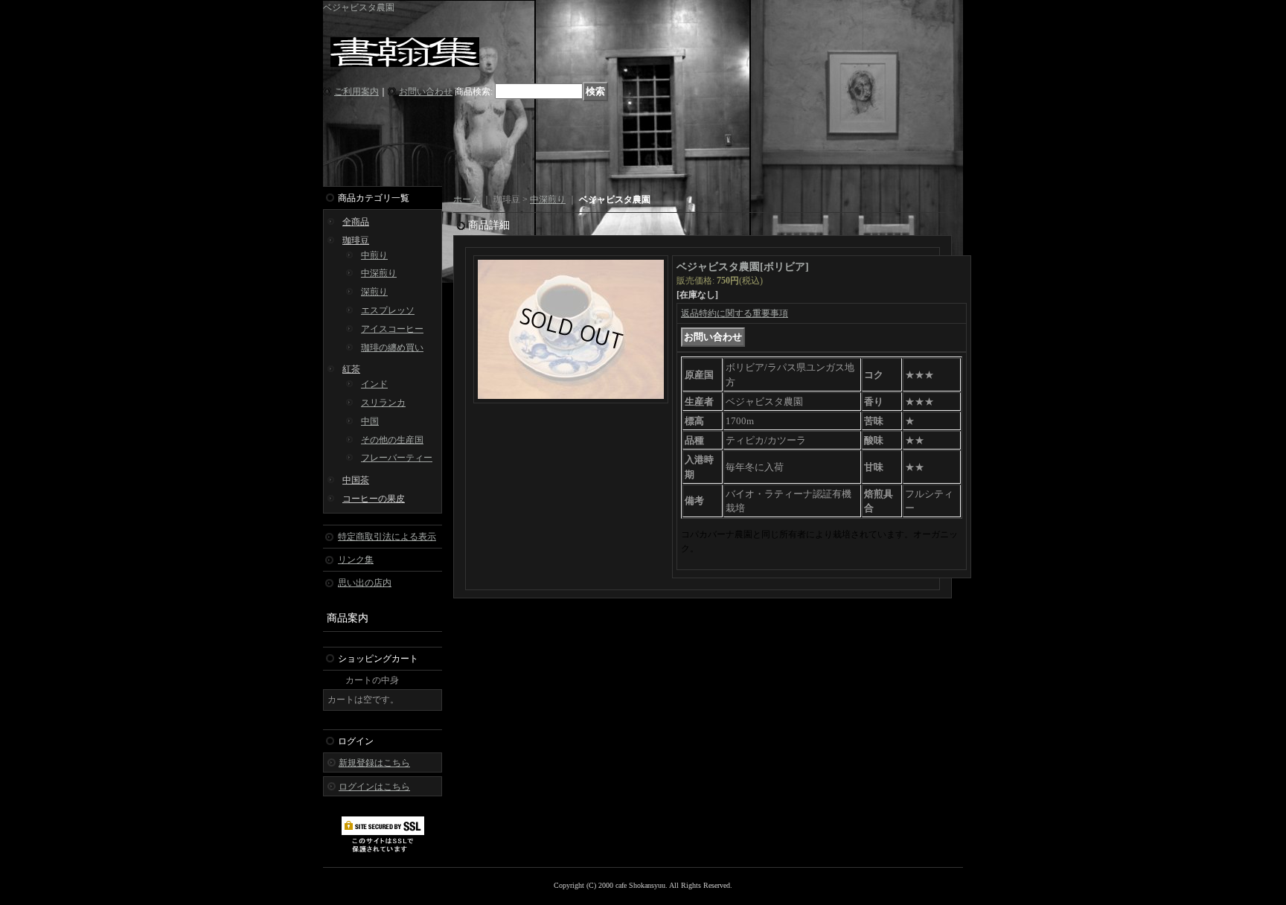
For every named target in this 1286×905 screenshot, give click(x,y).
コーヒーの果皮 (373, 498)
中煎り (374, 255)
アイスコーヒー (392, 329)
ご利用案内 (356, 91)
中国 (370, 421)
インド (374, 384)
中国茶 (355, 480)
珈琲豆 (355, 240)
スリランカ (383, 402)
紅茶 (351, 369)
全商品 (355, 222)
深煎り (374, 292)
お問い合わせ (425, 91)
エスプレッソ (388, 310)
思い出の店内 (364, 583)
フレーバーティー (396, 457)
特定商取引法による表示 (387, 536)
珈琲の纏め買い (392, 347)
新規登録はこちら (374, 763)
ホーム (466, 199)
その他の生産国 (392, 440)
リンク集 (356, 559)
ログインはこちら (374, 786)
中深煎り (379, 273)
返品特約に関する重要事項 (734, 313)
